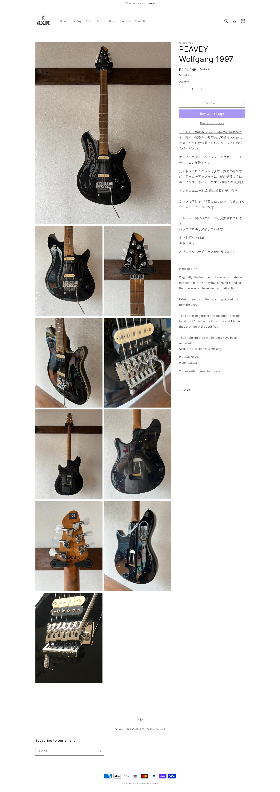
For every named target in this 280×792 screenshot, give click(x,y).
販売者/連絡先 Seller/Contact (146, 729)
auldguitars (134, 783)
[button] (226, 21)
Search (119, 729)
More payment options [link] (212, 122)
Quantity (184, 81)
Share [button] (186, 390)
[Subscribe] (99, 751)
